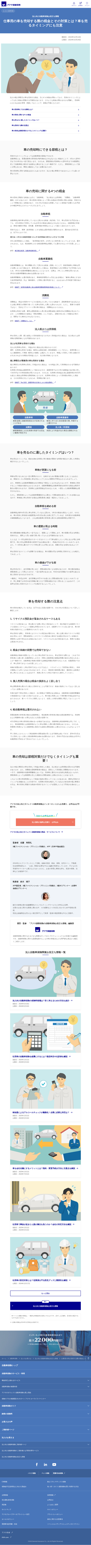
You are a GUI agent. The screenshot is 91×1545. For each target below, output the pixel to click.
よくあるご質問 (52, 1505)
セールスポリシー (8, 1519)
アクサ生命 (6, 1532)
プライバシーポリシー (55, 1514)
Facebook (37, 1464)
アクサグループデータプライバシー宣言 (16, 1514)
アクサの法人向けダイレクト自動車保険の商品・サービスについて (35, 832)
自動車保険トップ (10, 1365)
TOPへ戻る (88, 1358)
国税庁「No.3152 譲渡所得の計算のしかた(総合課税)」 (34, 382)
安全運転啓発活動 (8, 1500)
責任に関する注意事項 (55, 1519)
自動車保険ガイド (9, 1406)
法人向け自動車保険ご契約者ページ (14, 1444)
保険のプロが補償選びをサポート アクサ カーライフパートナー (24, 1399)
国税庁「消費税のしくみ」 (24, 321)
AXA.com (5, 1537)
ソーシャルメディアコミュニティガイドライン (63, 1524)
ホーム (4, 1358)
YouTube (54, 1464)
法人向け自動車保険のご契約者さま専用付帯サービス (20, 1450)
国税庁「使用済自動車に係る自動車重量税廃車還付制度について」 (38, 287)
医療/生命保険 (58, 1473)
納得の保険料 (7, 1414)
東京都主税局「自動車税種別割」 (26, 251)
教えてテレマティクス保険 (56, 1482)
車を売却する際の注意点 (20, 125)
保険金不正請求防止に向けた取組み (14, 1486)
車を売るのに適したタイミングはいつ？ (25, 120)
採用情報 (50, 1495)
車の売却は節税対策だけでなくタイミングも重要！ (29, 131)
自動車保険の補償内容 (9, 1386)
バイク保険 (32, 1473)
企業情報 (5, 1495)
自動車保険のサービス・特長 (13, 1373)
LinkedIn (45, 1464)
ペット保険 (45, 1473)
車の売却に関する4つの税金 (21, 115)
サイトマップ (6, 1509)
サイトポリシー (52, 1509)
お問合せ (50, 1500)
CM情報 (4, 1482)
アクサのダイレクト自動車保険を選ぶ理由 (16, 1392)
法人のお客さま (26, 1358)
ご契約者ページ (8, 1430)
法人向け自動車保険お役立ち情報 (46, 1358)
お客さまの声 (7, 1422)
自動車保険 (13, 1358)
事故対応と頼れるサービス (11, 1380)
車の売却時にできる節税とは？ (22, 109)
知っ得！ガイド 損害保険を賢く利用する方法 (63, 1486)
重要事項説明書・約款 (9, 1524)
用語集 (4, 1505)
